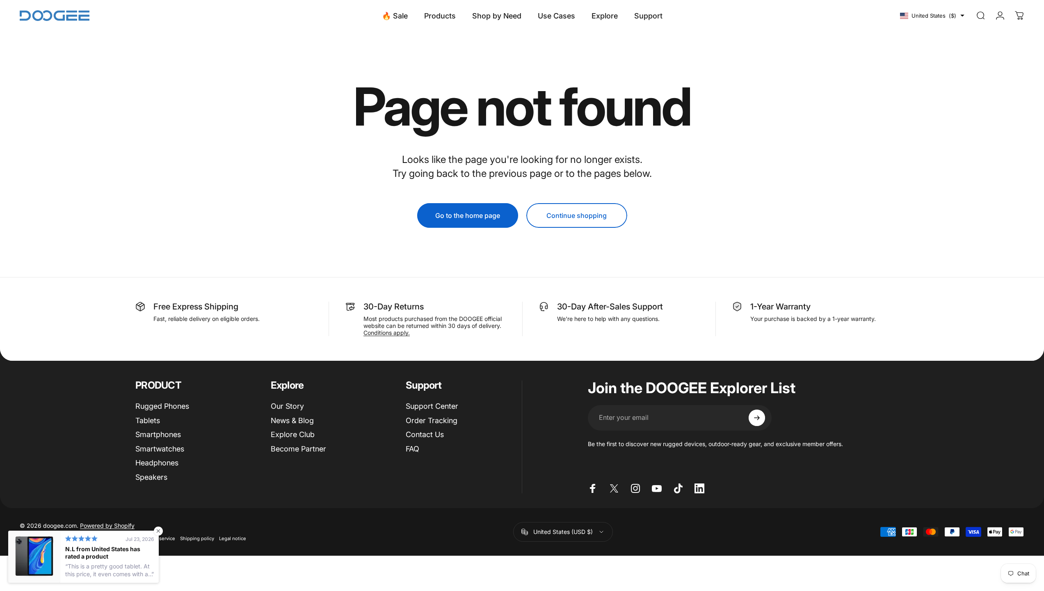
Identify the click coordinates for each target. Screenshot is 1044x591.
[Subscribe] (757, 418)
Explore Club (293, 434)
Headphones (156, 462)
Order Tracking (431, 420)
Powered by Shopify (107, 525)
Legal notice (232, 538)
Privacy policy (35, 538)
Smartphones (158, 434)
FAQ (412, 448)
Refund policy (118, 538)
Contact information (76, 538)
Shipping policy (197, 538)
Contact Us (425, 434)
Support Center (432, 406)
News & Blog (292, 420)
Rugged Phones (162, 406)
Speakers (151, 477)
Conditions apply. (386, 332)
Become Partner (298, 448)
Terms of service (157, 538)
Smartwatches (159, 448)
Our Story (287, 406)
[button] (932, 15)
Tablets (147, 420)
